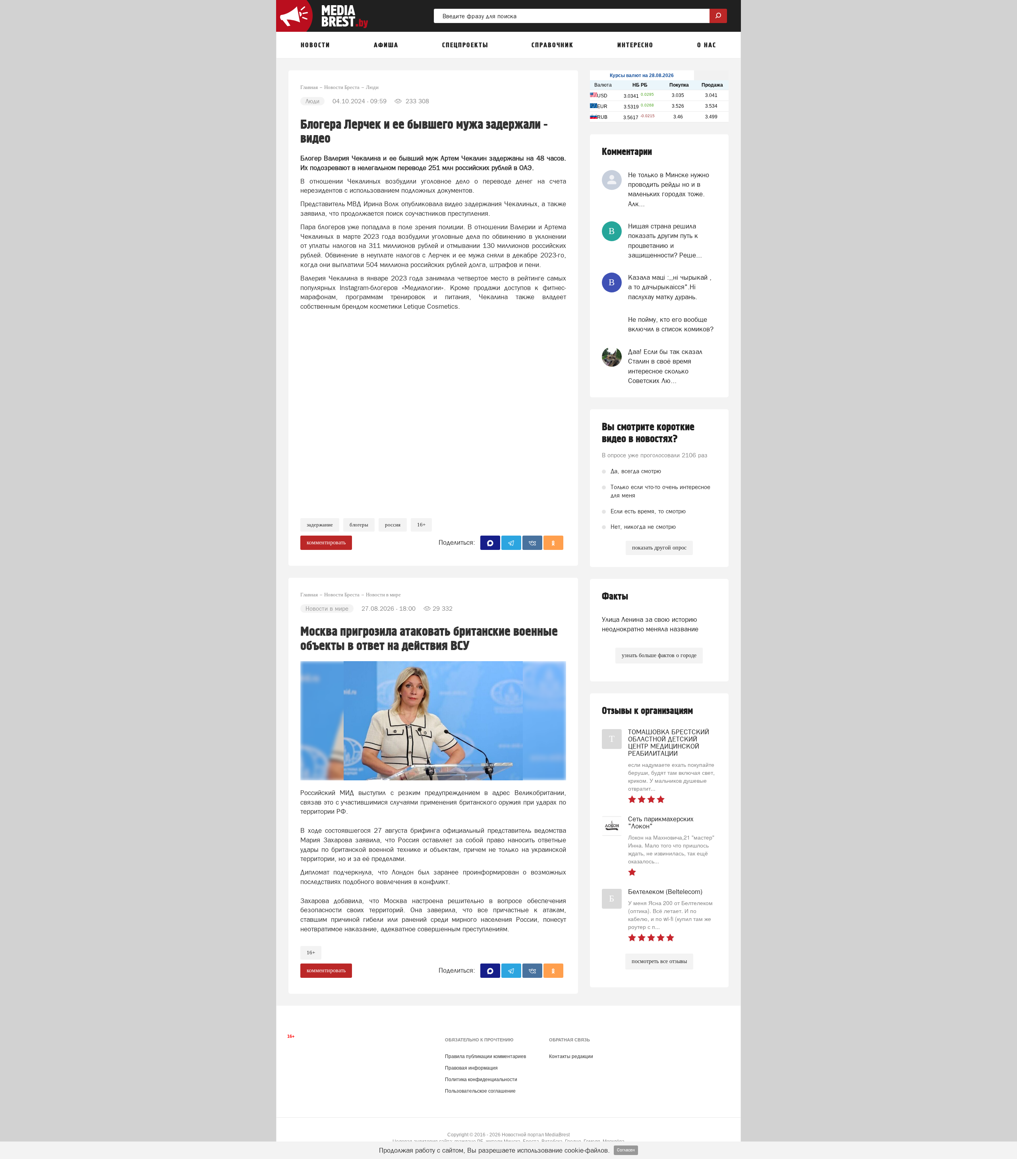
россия (392, 525)
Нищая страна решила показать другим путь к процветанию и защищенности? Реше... (665, 240)
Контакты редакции (571, 1056)
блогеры (359, 525)
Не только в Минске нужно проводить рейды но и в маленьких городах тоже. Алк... (668, 189)
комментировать (326, 543)
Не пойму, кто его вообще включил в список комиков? (670, 324)
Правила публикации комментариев (485, 1056)
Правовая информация (471, 1068)
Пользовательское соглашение (480, 1091)
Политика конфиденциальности (481, 1079)
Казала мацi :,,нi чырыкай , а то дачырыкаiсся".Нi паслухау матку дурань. (670, 287)
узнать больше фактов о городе (659, 655)
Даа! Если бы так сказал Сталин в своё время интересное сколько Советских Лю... (665, 366)
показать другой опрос (659, 548)
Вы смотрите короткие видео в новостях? (648, 433)
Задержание (320, 525)
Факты (615, 596)
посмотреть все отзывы (659, 961)
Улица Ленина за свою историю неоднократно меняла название (650, 624)
